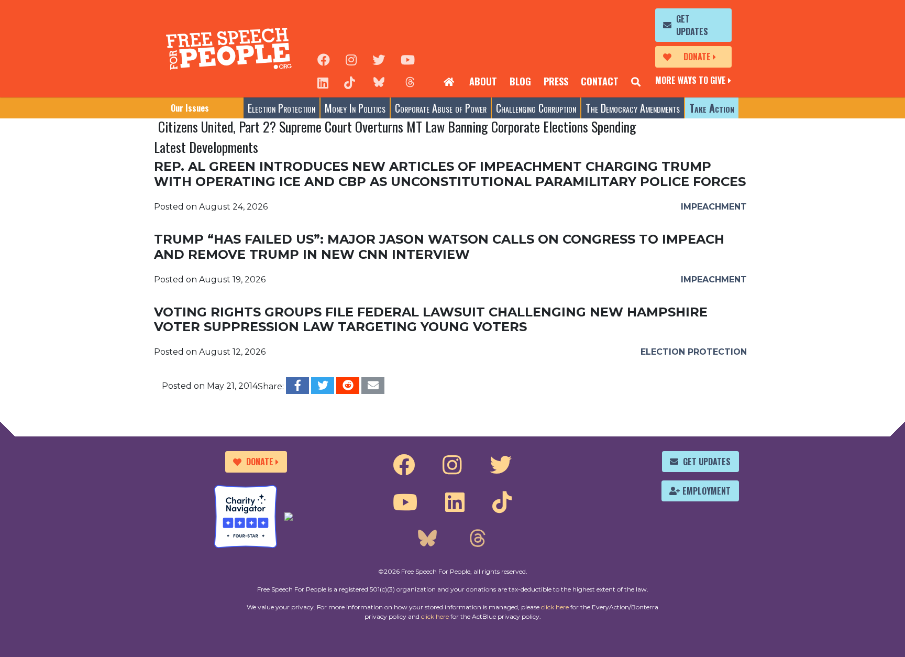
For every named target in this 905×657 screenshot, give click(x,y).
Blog (520, 81)
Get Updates (692, 25)
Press (556, 81)
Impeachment (714, 207)
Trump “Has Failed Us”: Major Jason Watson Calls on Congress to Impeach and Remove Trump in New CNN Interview (439, 247)
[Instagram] (351, 58)
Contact (600, 81)
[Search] (636, 81)
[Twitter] (378, 58)
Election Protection (281, 108)
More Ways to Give (690, 80)
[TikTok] (349, 81)
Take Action (711, 108)
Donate (697, 56)
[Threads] (410, 81)
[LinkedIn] (323, 81)
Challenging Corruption (536, 108)
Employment (706, 491)
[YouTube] (407, 58)
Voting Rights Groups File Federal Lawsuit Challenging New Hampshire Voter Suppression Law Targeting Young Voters (431, 319)
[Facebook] (323, 58)
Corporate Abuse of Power (441, 108)
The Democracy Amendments (633, 108)
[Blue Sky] (379, 81)
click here (555, 607)
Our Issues (190, 108)
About (483, 81)
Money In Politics (355, 108)
